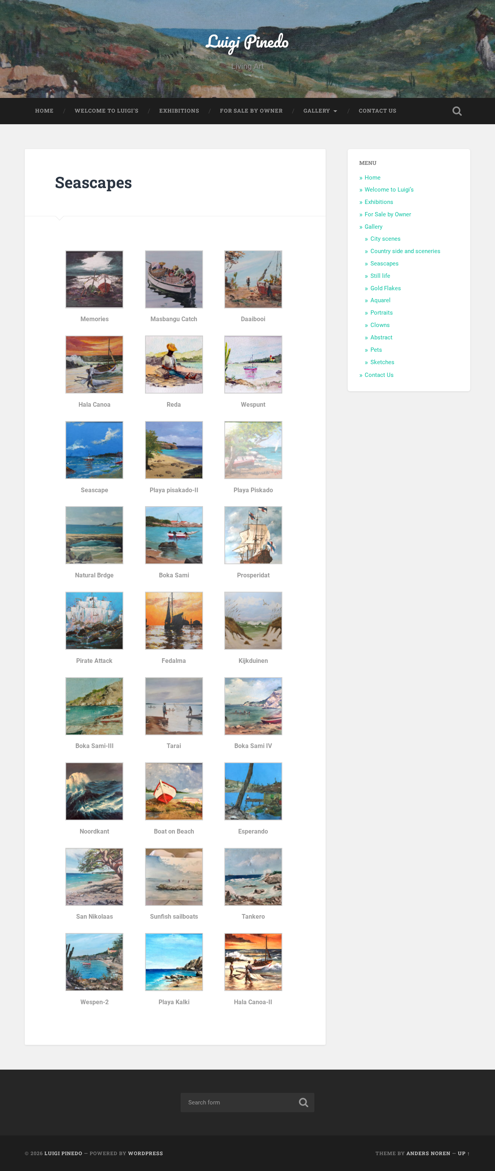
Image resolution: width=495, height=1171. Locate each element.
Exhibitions (179, 110)
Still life (380, 275)
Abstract (381, 337)
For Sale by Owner (251, 110)
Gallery (317, 110)
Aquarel (380, 300)
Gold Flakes (385, 288)
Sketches (382, 362)
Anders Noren (428, 1153)
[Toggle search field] (457, 111)
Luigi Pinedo (247, 41)
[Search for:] (247, 1102)
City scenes (385, 238)
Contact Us (377, 110)
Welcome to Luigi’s (106, 110)
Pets (376, 349)
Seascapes (384, 263)
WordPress (145, 1153)
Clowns (380, 325)
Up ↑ (464, 1153)
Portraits (381, 312)
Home (44, 110)
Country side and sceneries (405, 251)
